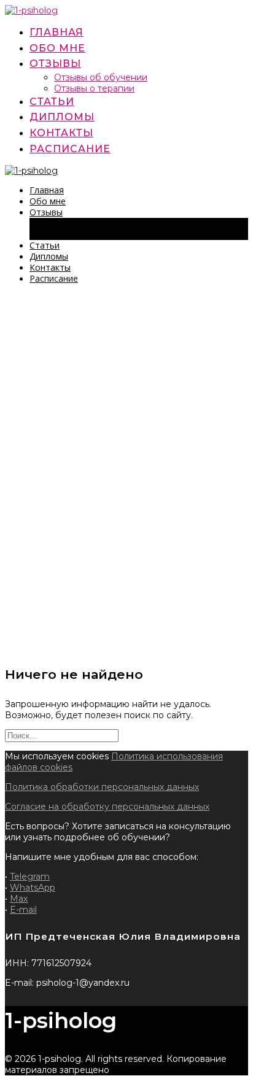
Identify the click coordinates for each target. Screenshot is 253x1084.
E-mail (23, 909)
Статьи (51, 101)
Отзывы (55, 63)
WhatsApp (32, 887)
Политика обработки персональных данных (102, 786)
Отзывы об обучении (100, 77)
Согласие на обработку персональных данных (107, 806)
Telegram (30, 876)
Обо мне (57, 48)
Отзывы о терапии (94, 88)
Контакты (61, 133)
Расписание (70, 149)
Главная (56, 32)
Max (19, 898)
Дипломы (62, 117)
